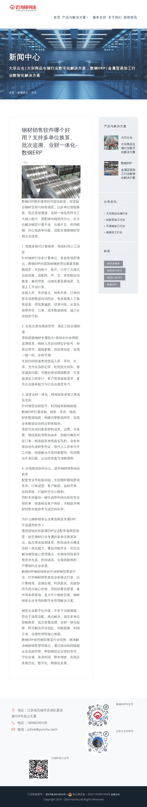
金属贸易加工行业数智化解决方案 (128, 174)
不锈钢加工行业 (115, 226)
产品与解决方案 (74, 17)
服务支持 (99, 17)
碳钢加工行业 (114, 232)
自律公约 (115, 794)
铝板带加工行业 (115, 219)
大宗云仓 (126, 137)
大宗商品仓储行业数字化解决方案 (128, 148)
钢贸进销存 (113, 263)
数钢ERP (126, 163)
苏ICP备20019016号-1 (57, 794)
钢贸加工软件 (114, 270)
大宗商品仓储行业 (117, 213)
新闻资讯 (130, 17)
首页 (57, 17)
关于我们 (115, 17)
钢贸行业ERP (114, 277)
